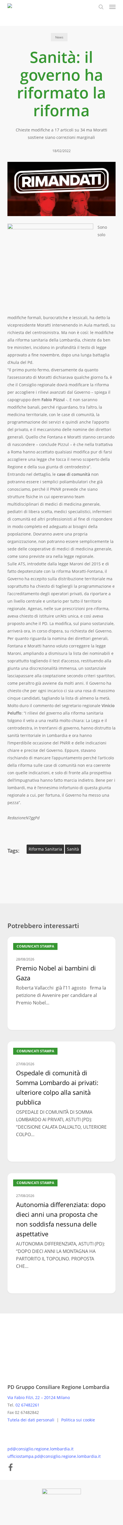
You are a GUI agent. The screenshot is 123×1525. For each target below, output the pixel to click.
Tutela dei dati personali (31, 1420)
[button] (112, 7)
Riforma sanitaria (45, 849)
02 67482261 (27, 1405)
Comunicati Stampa (35, 946)
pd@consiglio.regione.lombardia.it (40, 1449)
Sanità (73, 849)
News (59, 37)
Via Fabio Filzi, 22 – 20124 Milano (38, 1397)
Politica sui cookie (78, 1420)
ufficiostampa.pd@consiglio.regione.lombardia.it (54, 1456)
